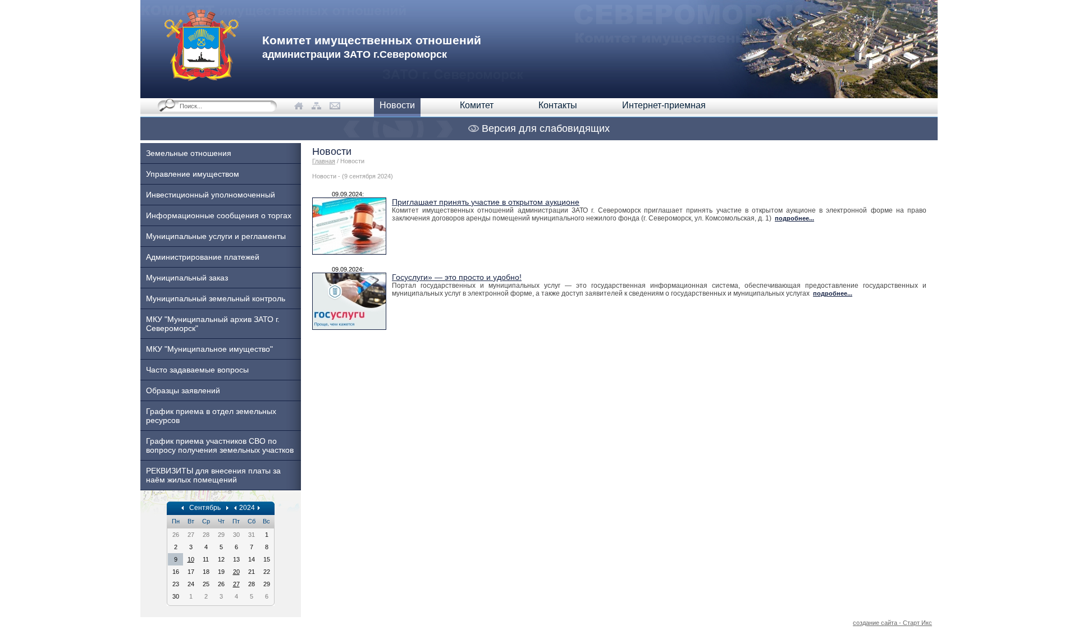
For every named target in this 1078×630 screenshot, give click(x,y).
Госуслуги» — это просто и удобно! (457, 277)
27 (236, 584)
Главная (323, 161)
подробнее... (794, 218)
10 (191, 559)
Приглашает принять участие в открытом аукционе (485, 201)
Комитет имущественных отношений (371, 47)
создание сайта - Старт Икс (892, 622)
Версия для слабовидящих (544, 128)
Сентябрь (205, 508)
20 (236, 571)
